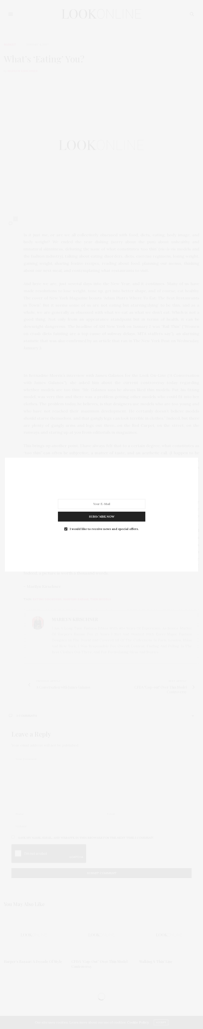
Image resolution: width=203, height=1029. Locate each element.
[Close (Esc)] (99, 517)
